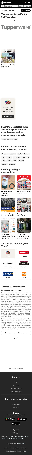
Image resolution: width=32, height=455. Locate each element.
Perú (8, 438)
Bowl (23, 157)
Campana (5, 154)
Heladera (13, 154)
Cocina (20, 154)
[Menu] (29, 2)
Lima (3, 157)
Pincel (9, 161)
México (4, 438)
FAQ (16, 382)
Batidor (9, 157)
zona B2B (16, 407)
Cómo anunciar (16, 404)
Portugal (12, 438)
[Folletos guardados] (22, 2)
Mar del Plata (9, 139)
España (26, 436)
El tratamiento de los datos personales (16, 451)
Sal (28, 157)
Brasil (11, 436)
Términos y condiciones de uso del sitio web (16, 447)
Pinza (14, 161)
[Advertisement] (16, 33)
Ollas (3, 161)
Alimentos (16, 157)
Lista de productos (16, 392)
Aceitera (12, 164)
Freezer (26, 154)
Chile (15, 436)
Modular (21, 161)
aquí (23, 322)
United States (20, 438)
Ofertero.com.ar (21, 443)
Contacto (16, 385)
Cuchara (4, 164)
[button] (25, 2)
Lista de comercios (16, 388)
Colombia (20, 436)
